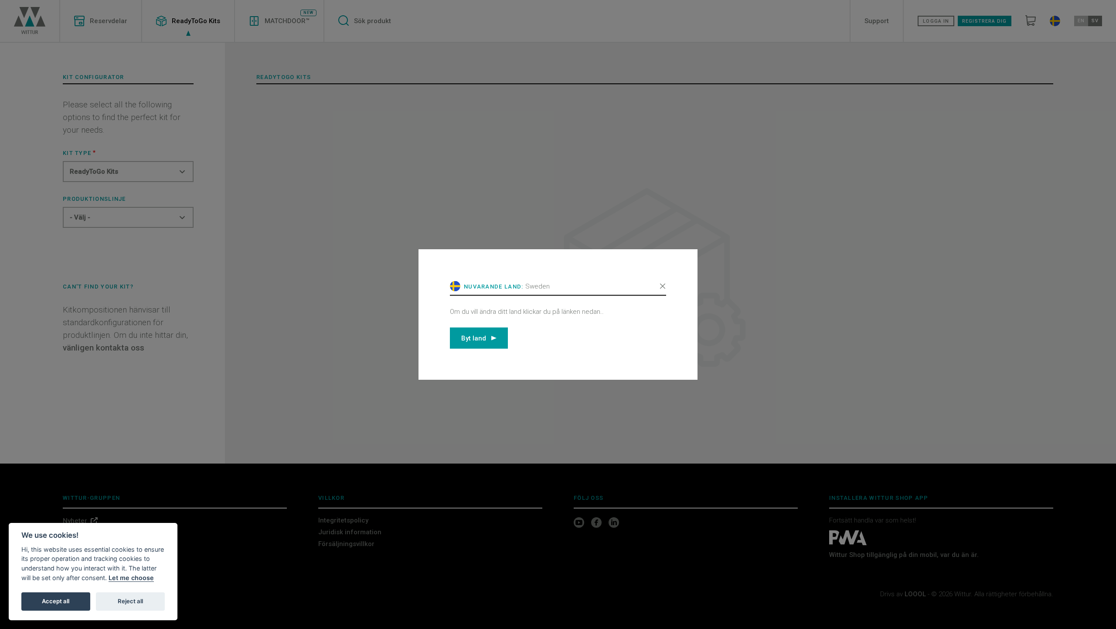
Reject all (130, 601)
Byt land (473, 338)
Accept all (55, 601)
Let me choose (131, 577)
